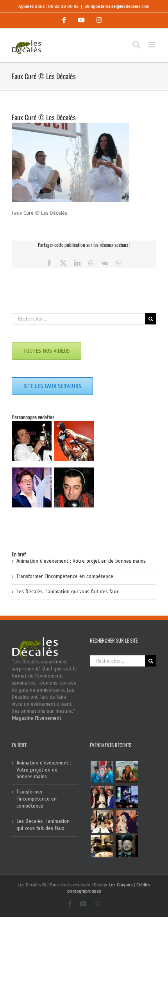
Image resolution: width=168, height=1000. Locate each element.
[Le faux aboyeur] (126, 846)
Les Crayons (121, 885)
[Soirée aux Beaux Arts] (101, 796)
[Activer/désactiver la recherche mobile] (136, 44)
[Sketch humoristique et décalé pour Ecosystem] (126, 796)
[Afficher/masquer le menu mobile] (152, 44)
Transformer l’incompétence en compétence (64, 576)
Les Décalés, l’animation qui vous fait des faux (67, 592)
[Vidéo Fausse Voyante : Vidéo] (126, 772)
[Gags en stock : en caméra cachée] (101, 846)
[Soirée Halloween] (126, 821)
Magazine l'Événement (36, 718)
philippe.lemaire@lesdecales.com (117, 6)
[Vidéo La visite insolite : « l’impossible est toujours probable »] (101, 772)
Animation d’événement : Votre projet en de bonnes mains (81, 561)
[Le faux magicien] (101, 821)
